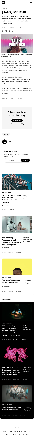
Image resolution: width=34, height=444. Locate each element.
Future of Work (6, 365)
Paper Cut (5, 8)
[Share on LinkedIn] (9, 31)
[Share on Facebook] (2, 31)
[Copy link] (12, 31)
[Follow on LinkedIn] (18, 427)
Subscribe (25, 160)
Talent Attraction (7, 323)
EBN (4, 28)
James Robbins (7, 339)
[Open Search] (27, 2)
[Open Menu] (31, 2)
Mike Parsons (7, 415)
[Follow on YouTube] (15, 427)
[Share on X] (6, 31)
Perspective (5, 404)
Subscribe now (17, 120)
